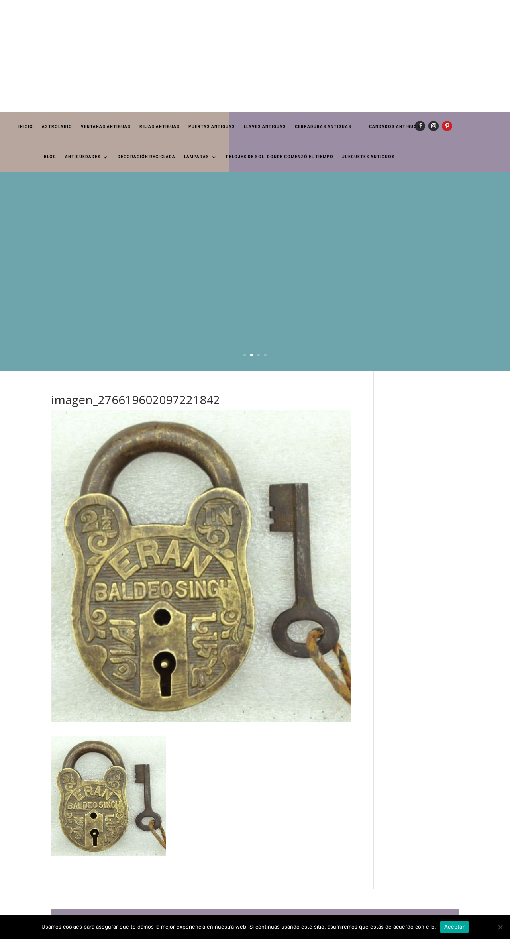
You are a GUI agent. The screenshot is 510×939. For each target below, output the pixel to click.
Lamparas (196, 157)
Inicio (25, 126)
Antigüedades (83, 157)
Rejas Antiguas (159, 126)
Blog (50, 157)
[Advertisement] (239, 56)
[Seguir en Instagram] (433, 126)
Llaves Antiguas (265, 126)
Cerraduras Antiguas (323, 126)
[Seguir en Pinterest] (447, 126)
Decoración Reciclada (146, 157)
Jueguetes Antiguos (368, 157)
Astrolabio (57, 126)
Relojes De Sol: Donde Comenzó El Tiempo (279, 157)
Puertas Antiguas (211, 126)
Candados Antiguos (394, 126)
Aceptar (454, 926)
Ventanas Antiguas (106, 126)
